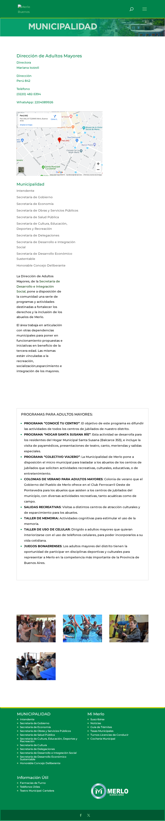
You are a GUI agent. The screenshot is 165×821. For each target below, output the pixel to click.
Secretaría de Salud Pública (38, 217)
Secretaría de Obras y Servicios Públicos (47, 210)
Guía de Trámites (101, 727)
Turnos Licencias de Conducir (109, 734)
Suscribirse (97, 719)
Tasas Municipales (101, 731)
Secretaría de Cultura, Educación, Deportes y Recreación (48, 740)
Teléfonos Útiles (30, 786)
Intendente (25, 191)
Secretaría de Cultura (33, 745)
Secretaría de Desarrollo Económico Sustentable (43, 758)
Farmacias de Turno (33, 782)
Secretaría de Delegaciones (38, 235)
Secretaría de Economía (35, 204)
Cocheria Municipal (102, 738)
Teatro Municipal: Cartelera (37, 790)
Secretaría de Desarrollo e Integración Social (38, 286)
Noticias (95, 723)
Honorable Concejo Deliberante (40, 763)
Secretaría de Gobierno (35, 197)
